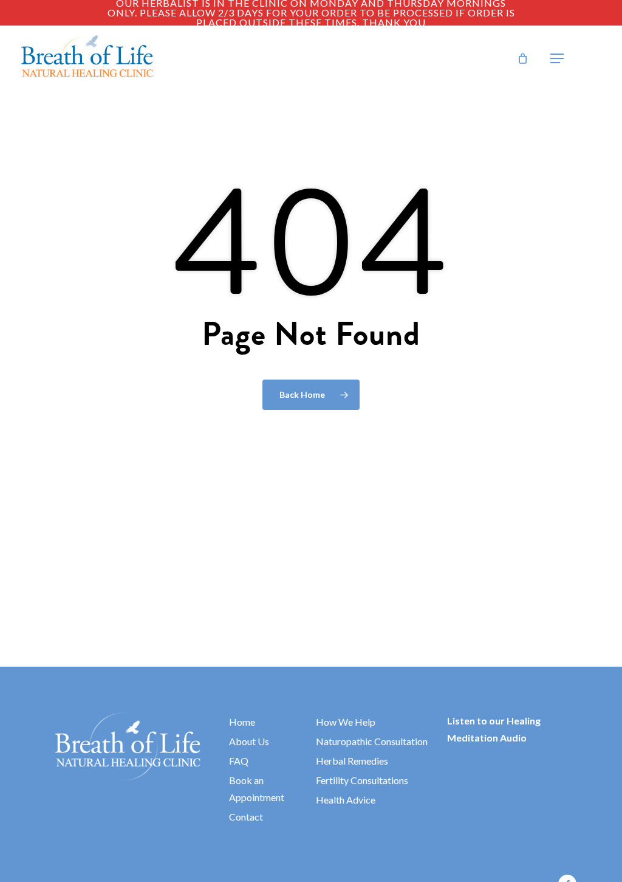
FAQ (238, 760)
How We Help (345, 721)
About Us (249, 741)
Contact (246, 816)
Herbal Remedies (352, 760)
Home (242, 721)
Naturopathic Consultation (372, 741)
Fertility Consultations (362, 780)
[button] (557, 58)
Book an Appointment (256, 788)
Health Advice (345, 799)
